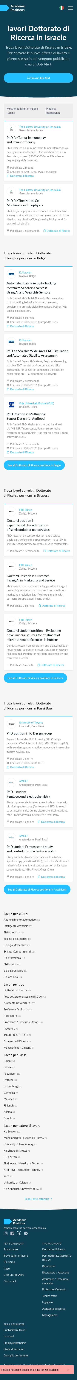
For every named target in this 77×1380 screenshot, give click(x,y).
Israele (39, 130)
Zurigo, (23, 513)
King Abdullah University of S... (23, 1189)
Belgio (32, 276)
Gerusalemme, (27, 130)
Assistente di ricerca (53, 1308)
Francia (9, 1118)
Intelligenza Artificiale (18, 926)
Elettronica (12, 964)
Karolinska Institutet (17, 1150)
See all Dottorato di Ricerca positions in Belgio (34, 465)
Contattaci (10, 1281)
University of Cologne (17, 1182)
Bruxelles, (25, 407)
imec (8, 1176)
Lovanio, (24, 276)
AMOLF (23, 781)
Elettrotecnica (14, 932)
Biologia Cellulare (15, 970)
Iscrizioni (9, 1336)
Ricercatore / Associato (55, 1272)
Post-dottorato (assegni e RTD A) (25, 996)
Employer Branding (15, 1343)
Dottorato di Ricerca (21, 176)
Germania (11, 1092)
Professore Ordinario (18, 1009)
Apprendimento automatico (22, 919)
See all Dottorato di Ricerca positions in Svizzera (35, 678)
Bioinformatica (14, 958)
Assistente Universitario (19, 1003)
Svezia (9, 1067)
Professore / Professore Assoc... (23, 1022)
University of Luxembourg (20, 1144)
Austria (9, 1112)
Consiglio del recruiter (16, 1355)
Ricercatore (12, 1015)
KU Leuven (25, 272)
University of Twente (31, 722)
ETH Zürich (25, 510)
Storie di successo (14, 1349)
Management (49, 1315)
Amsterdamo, (27, 784)
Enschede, (25, 726)
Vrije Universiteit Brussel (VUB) (36, 403)
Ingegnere (11, 1028)
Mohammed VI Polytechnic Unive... (25, 1138)
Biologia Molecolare (17, 945)
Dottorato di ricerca (53, 1249)
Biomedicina (13, 977)
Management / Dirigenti (19, 1047)
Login (7, 1268)
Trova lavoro (11, 1249)
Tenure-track (49, 1296)
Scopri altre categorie (37, 1199)
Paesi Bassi (37, 726)
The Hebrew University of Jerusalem (40, 127)
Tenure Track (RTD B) (17, 1035)
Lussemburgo (13, 1086)
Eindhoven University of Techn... (23, 1163)
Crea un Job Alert (40, 78)
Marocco (10, 1099)
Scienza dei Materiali (17, 938)
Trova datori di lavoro (16, 1255)
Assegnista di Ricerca (17, 1041)
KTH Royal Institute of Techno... (23, 1169)
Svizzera (32, 513)
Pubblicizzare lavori (14, 1330)
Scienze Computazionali (19, 951)
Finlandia (10, 1105)
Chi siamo (9, 1262)
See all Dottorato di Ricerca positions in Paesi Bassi (37, 889)
